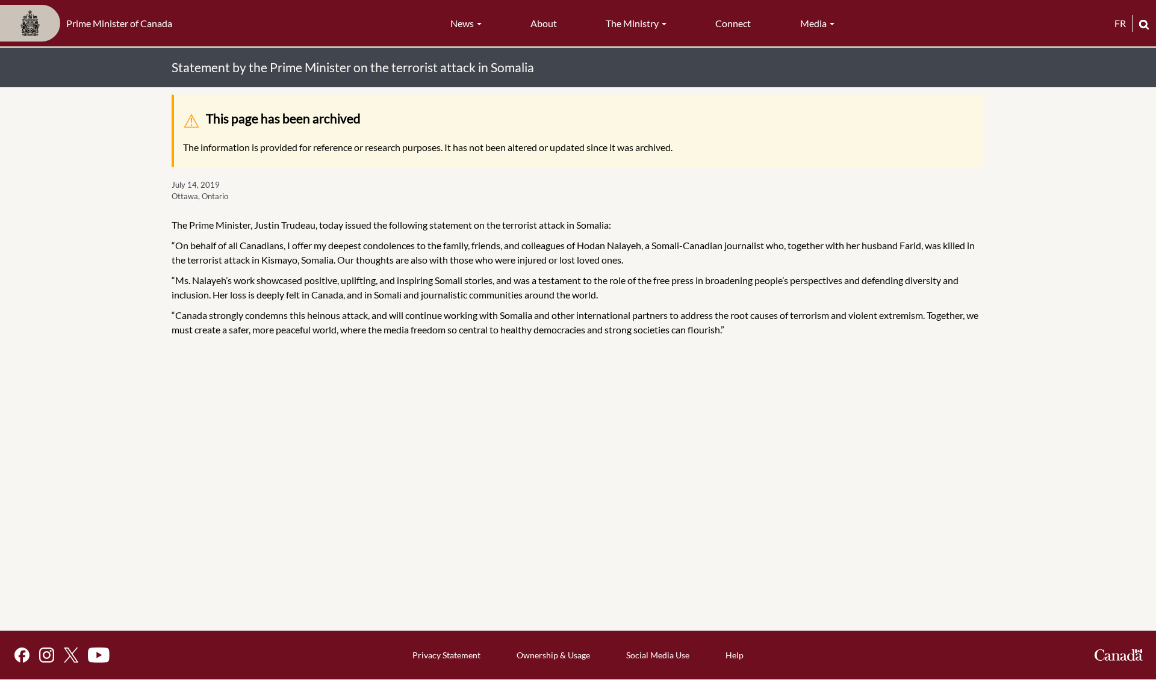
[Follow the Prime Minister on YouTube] (99, 655)
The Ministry (633, 23)
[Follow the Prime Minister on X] (71, 655)
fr (1120, 23)
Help (735, 655)
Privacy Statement (446, 655)
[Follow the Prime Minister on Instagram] (46, 655)
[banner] (90, 23)
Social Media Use (657, 655)
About (543, 23)
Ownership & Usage (553, 655)
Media (814, 23)
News (463, 23)
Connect (733, 23)
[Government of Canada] (1119, 655)
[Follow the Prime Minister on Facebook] (22, 655)
